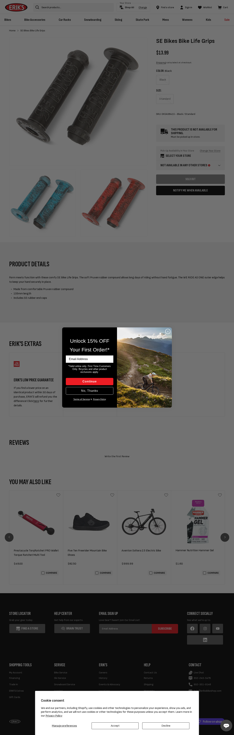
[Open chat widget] (226, 725)
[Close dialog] (168, 331)
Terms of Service (81, 399)
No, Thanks (89, 390)
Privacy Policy (54, 716)
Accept (115, 726)
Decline (165, 726)
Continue (89, 381)
